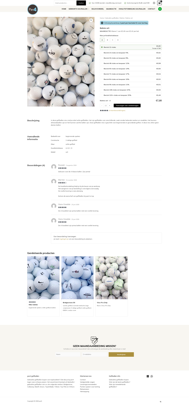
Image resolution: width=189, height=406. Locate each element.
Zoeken (81, 3)
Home (102, 18)
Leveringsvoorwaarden (88, 384)
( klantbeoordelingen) (117, 110)
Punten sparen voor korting (90, 387)
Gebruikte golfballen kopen (119, 380)
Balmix (122, 18)
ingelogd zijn (64, 239)
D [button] (118, 40)
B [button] (107, 40)
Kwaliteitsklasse (111, 35)
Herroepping (84, 391)
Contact (83, 380)
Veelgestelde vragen (87, 382)
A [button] (102, 40)
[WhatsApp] (160, 9)
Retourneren (84, 389)
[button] (88, 9)
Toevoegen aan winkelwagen (127, 105)
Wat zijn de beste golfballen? (119, 382)
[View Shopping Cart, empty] (159, 3)
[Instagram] (148, 376)
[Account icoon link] (154, 3)
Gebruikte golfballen (112, 18)
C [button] (112, 40)
